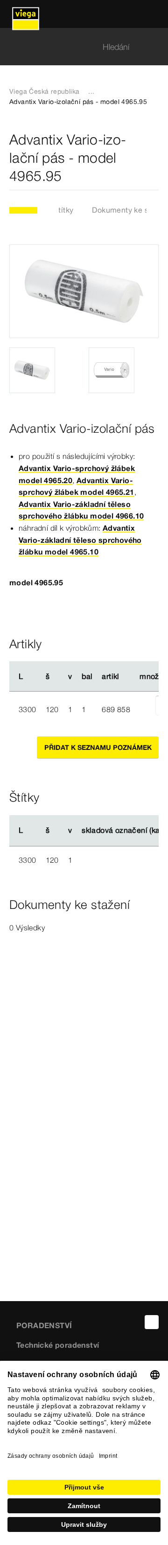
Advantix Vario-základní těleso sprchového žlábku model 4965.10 (80, 539)
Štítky (63, 210)
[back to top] (152, 1322)
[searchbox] (76, 47)
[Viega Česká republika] (25, 14)
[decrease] (145, 709)
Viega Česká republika (44, 91)
